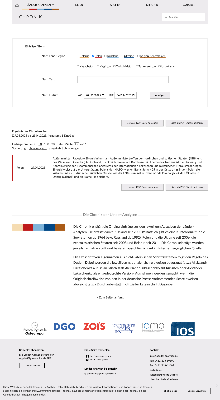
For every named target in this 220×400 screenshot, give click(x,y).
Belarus (84, 56)
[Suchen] (166, 17)
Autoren (189, 5)
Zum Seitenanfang (111, 297)
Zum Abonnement (32, 366)
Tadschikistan (124, 66)
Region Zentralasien (153, 56)
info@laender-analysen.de (164, 356)
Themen (77, 5)
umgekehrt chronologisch (65, 148)
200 (53, 144)
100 (46, 144)
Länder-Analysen (39, 5)
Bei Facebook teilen (100, 356)
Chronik (152, 5)
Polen (98, 56)
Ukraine (129, 56)
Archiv (115, 5)
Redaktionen (156, 370)
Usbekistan (168, 66)
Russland (113, 56)
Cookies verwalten (197, 391)
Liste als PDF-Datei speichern (187, 123)
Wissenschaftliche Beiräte (164, 375)
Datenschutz (71, 387)
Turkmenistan (147, 66)
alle (61, 144)
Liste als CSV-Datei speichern (142, 123)
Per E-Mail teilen (98, 359)
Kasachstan (87, 66)
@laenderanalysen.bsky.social (100, 373)
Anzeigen (160, 95)
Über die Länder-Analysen (164, 379)
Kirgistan (105, 66)
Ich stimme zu (170, 391)
